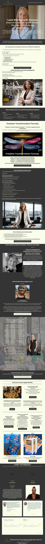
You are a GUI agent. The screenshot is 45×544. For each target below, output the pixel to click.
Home (29, 2)
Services (32, 2)
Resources (37, 2)
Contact (40, 2)
